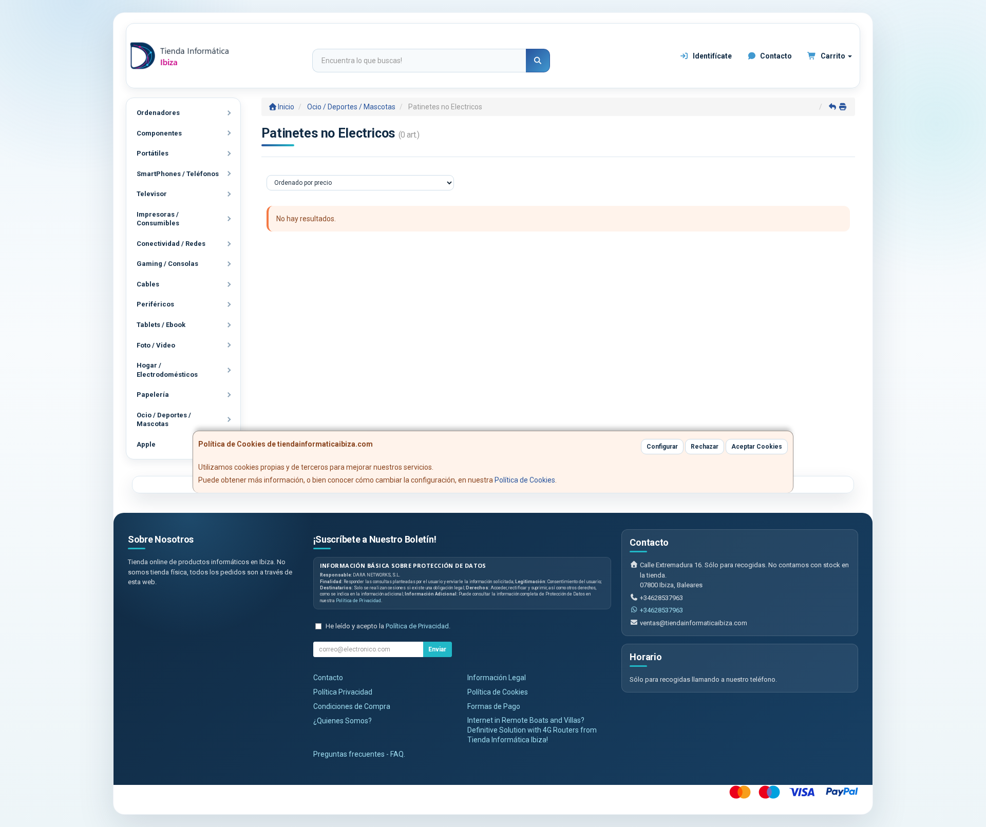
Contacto (775, 56)
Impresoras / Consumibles (158, 218)
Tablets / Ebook (161, 325)
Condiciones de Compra (351, 706)
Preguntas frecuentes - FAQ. (359, 754)
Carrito (833, 56)
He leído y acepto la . (388, 626)
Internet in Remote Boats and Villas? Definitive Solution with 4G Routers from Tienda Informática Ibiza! (532, 730)
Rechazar (704, 446)
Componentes (159, 133)
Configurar (662, 446)
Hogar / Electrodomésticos (167, 369)
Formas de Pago (493, 706)
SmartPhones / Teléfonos (178, 174)
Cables (148, 284)
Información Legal (496, 678)
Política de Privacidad (358, 600)
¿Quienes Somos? (342, 721)
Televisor (152, 194)
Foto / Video (156, 345)
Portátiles (152, 153)
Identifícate (711, 56)
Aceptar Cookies (756, 446)
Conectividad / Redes (171, 243)
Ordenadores (158, 113)
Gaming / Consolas (167, 263)
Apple (146, 444)
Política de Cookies (525, 480)
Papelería (153, 394)
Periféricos (155, 304)
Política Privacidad (342, 692)
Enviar (437, 649)
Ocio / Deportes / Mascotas (164, 419)
